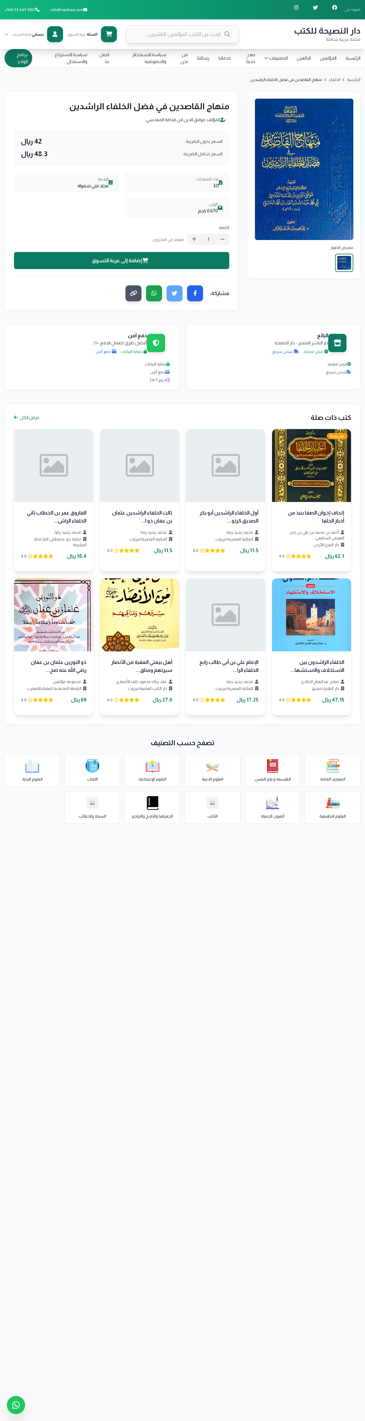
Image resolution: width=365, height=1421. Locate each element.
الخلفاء (334, 79)
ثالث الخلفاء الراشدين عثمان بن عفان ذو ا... (142, 517)
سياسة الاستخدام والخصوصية (149, 58)
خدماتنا (224, 58)
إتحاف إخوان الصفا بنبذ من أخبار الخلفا (316, 517)
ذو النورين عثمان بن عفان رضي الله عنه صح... (58, 666)
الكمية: (223, 227)
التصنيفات (278, 58)
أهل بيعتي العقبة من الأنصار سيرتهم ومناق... (141, 666)
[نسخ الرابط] (133, 293)
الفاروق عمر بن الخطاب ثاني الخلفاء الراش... (56, 517)
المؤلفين (328, 58)
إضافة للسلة (307, 469)
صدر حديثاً (250, 58)
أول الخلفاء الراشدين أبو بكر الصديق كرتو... (229, 517)
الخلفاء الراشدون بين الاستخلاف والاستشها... (317, 666)
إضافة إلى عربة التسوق (117, 260)
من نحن (184, 58)
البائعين (304, 58)
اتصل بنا (104, 58)
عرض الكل (29, 417)
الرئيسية (353, 58)
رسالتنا (203, 58)
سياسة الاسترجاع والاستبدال (71, 58)
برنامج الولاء (22, 58)
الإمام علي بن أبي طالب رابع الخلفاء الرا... (228, 666)
